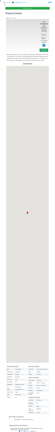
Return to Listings (11, 18)
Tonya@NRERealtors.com (20, 2)
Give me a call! (28, 8)
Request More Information (44, 50)
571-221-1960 (7, 2)
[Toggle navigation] (52, 5)
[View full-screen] (37, 20)
